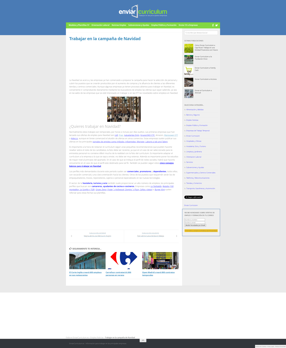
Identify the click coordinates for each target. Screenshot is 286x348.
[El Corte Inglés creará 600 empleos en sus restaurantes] (87, 260)
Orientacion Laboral (193, 157)
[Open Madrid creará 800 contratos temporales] (160, 260)
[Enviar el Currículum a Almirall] (188, 93)
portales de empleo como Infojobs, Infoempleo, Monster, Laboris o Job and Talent (130, 141)
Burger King (160, 189)
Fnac (121, 135)
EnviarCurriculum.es (81, 337)
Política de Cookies (261, 346)
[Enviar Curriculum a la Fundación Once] (188, 59)
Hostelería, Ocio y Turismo (196, 146)
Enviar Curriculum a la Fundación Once (203, 57)
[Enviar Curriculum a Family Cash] (188, 70)
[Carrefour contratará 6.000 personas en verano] (124, 260)
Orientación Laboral (100, 25)
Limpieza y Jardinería (194, 151)
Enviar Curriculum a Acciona (206, 79)
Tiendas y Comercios (194, 183)
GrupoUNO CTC (147, 135)
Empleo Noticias (192, 120)
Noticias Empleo (119, 25)
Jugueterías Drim (131, 135)
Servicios (189, 162)
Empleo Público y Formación (164, 25)
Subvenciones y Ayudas (138, 25)
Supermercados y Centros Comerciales (200, 172)
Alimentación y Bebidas (195, 109)
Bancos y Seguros (193, 115)
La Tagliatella (156, 186)
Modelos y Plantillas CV (79, 25)
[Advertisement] (88, 62)
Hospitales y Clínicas (193, 141)
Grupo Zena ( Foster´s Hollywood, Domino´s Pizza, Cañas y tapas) (124, 189)
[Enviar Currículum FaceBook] (213, 25)
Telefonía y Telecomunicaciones (197, 178)
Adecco (74, 138)
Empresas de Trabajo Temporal (197, 130)
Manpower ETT (171, 135)
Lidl (116, 135)
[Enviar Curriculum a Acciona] (188, 82)
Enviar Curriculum (193, 136)
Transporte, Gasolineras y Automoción (200, 188)
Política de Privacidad (209, 231)
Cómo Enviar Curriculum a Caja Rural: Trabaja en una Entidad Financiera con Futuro (206, 47)
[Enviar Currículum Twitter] (216, 25)
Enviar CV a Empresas (188, 25)
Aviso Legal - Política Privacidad (276, 346)
